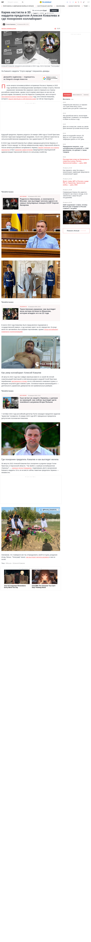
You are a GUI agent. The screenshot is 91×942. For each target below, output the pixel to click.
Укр (88, 2)
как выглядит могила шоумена (37, 557)
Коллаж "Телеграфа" (52, 66)
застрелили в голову (19, 381)
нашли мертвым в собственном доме (22, 99)
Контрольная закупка (45, 6)
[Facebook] (67, 2)
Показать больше (73, 230)
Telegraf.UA (23, 306)
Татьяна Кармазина (10, 24)
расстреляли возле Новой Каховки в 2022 (17, 97)
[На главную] (45, 2)
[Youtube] (75, 2)
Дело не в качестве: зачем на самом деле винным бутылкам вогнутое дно (76, 127)
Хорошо (54, 10)
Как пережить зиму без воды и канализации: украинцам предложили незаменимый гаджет (76, 172)
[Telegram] (73, 2)
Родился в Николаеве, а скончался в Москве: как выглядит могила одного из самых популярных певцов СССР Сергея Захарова (39, 202)
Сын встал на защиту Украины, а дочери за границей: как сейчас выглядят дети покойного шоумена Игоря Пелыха (39, 400)
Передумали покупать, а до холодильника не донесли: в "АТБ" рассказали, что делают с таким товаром (76, 149)
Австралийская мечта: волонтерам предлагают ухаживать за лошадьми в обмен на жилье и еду (76, 117)
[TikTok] (83, 2)
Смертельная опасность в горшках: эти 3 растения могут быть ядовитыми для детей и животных (75, 106)
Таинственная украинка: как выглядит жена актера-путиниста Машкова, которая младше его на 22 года (38, 311)
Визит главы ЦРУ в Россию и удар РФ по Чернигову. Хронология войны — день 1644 (75, 183)
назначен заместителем (24, 150)
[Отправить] (22, 2)
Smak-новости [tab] (77, 94)
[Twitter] (78, 2)
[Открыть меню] (2, 2)
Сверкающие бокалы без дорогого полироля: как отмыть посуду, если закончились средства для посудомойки (75, 194)
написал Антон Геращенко (22, 468)
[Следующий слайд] (89, 6)
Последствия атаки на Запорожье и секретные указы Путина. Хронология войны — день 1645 (76, 161)
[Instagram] (81, 2)
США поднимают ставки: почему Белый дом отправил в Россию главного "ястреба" (75, 206)
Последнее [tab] (67, 94)
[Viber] (70, 2)
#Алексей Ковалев (19, 563)
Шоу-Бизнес (23, 196)
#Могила (8, 563)
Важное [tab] (86, 94)
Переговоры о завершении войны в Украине (18, 6)
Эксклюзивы (60, 6)
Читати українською (8, 28)
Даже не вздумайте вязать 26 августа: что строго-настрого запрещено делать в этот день (73, 137)
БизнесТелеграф (74, 6)
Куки (44, 10)
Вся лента (66, 99)
